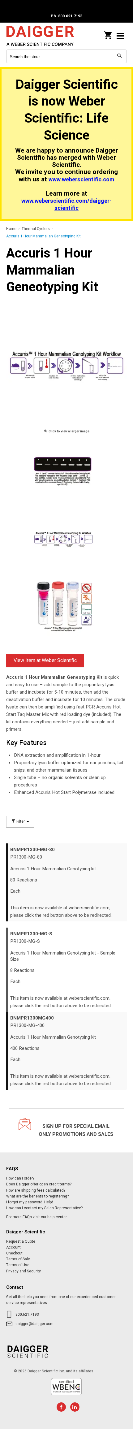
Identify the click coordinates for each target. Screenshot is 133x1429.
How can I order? (20, 1178)
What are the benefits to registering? (37, 1196)
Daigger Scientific (46, 36)
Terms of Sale (18, 1259)
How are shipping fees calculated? (35, 1190)
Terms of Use (17, 1265)
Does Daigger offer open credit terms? (38, 1184)
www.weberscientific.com (81, 179)
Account (13, 1247)
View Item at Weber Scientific (45, 660)
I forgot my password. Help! (29, 1202)
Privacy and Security (23, 1271)
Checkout (14, 1253)
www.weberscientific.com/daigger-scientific (66, 204)
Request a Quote (20, 1241)
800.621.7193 (27, 1314)
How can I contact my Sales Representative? (44, 1208)
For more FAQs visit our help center (36, 1217)
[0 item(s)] (108, 33)
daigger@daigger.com (34, 1324)
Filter (20, 821)
